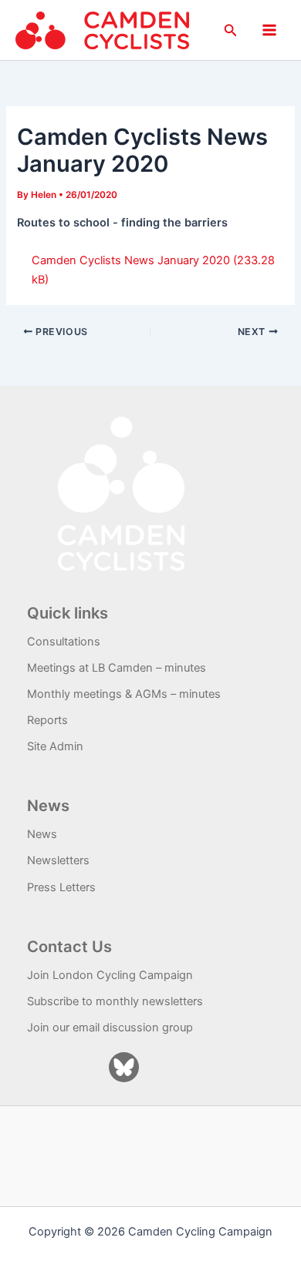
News (42, 834)
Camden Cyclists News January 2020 (131, 260)
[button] (231, 30)
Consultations (63, 642)
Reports (47, 720)
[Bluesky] (124, 1067)
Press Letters (61, 887)
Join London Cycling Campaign (110, 975)
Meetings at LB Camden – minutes (116, 668)
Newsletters (58, 860)
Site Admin (55, 746)
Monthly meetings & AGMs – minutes (124, 694)
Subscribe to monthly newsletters (115, 1001)
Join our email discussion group (110, 1027)
